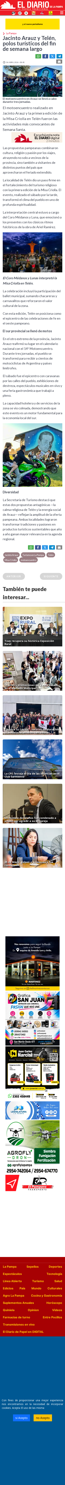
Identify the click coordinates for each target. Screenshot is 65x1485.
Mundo (36, 1288)
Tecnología (54, 1274)
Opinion (33, 1310)
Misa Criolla (11, 560)
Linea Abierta (12, 1281)
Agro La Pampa (13, 1295)
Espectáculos (12, 1274)
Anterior (13, 576)
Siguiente (51, 576)
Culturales (54, 1288)
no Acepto (43, 1418)
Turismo (38, 1281)
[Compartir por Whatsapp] (38, 56)
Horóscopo (54, 1303)
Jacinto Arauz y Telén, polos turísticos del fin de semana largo (29, 43)
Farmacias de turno (16, 1317)
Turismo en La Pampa (33, 555)
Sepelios (33, 1266)
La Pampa (9, 1266)
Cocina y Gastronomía (46, 1295)
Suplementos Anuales (18, 1303)
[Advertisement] (32, 903)
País (22, 1288)
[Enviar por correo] (59, 61)
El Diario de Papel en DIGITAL (23, 1332)
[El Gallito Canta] (13, 13)
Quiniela (8, 1310)
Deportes (55, 1266)
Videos (57, 1310)
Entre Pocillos (52, 1317)
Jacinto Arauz (11, 555)
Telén (51, 555)
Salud (58, 1281)
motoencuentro (28, 560)
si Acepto (21, 1418)
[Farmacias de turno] (26, 13)
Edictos (8, 1288)
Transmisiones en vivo (19, 1324)
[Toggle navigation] (62, 12)
